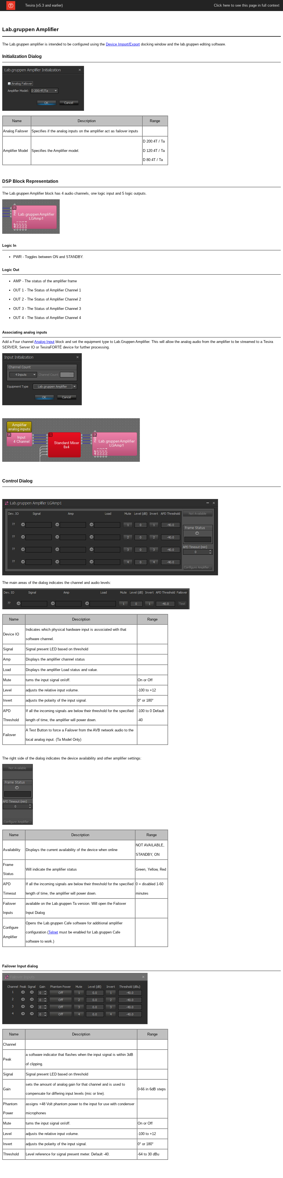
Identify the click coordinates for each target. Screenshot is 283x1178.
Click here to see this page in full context (246, 5)
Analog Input (44, 342)
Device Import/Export (123, 44)
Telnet (53, 932)
